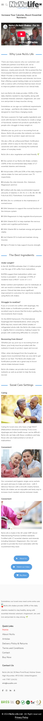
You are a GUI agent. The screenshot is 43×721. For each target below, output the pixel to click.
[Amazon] (14, 691)
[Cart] (40, 5)
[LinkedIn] (10, 691)
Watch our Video (23, 567)
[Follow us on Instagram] (6, 691)
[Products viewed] (37, 701)
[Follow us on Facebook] (2, 691)
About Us (23, 558)
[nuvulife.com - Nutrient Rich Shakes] (24, 4)
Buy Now (23, 575)
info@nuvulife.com (9, 683)
